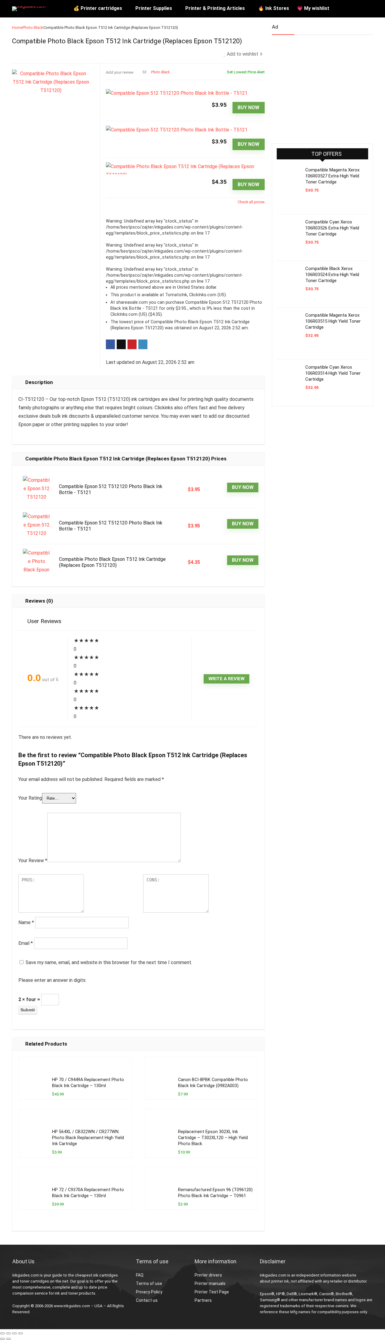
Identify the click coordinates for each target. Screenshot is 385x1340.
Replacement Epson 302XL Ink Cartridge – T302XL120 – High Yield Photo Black (213, 1137)
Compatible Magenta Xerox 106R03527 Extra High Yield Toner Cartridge (332, 176)
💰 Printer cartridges (97, 8)
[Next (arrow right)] (8, 1339)
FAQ (139, 1275)
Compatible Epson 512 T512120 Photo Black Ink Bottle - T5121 (110, 489)
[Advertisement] (317, 86)
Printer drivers (208, 1275)
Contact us (147, 1300)
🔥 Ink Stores (273, 8)
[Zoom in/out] (2, 1333)
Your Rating (30, 798)
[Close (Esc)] (20, 1333)
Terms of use (149, 1283)
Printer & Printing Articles (215, 8)
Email (25, 943)
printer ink (280, 1281)
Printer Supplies (153, 8)
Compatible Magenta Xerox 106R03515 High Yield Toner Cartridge (333, 321)
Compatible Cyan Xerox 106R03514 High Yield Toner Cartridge (333, 373)
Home (17, 27)
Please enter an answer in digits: (52, 980)
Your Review (32, 860)
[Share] (14, 1333)
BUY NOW (248, 107)
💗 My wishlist (313, 8)
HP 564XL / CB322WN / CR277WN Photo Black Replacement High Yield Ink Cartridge (88, 1137)
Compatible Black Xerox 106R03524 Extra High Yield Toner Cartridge (332, 274)
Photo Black (33, 27)
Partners (203, 1300)
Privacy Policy (149, 1291)
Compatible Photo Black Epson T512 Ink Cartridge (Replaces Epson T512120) (112, 562)
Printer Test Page (212, 1291)
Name (26, 922)
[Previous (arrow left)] (2, 1339)
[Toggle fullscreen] (8, 1333)
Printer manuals (210, 1283)
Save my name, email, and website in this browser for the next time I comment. (109, 962)
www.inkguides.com (72, 1306)
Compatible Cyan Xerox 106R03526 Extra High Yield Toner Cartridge (332, 228)
